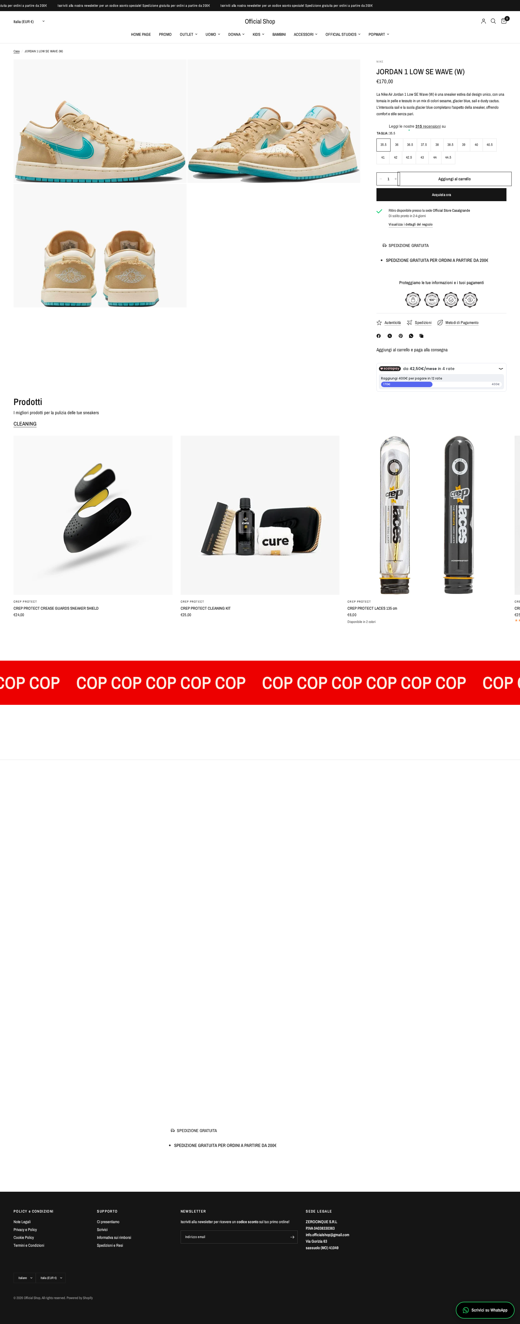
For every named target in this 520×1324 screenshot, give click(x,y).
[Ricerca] (493, 21)
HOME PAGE (141, 34)
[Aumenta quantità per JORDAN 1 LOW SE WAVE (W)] (396, 179)
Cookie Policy (24, 1237)
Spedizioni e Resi (110, 1245)
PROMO (165, 34)
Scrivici (102, 1229)
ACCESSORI (303, 34)
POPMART (377, 34)
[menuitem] (141, 34)
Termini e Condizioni (29, 1245)
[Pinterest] (402, 336)
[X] (391, 336)
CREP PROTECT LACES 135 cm (372, 608)
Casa (17, 51)
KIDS (256, 34)
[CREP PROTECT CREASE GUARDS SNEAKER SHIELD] (93, 515)
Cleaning (25, 423)
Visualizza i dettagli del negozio (411, 224)
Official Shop (260, 21)
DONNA (234, 34)
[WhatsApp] (412, 336)
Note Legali (22, 1222)
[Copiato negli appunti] (422, 336)
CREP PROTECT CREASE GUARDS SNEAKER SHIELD (56, 608)
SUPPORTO (107, 1211)
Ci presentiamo (108, 1222)
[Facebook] (379, 336)
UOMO (211, 34)
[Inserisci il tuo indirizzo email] (292, 1236)
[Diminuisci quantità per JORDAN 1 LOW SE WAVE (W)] (381, 179)
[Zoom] (175, 71)
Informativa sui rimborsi (114, 1237)
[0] (502, 21)
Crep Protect (25, 601)
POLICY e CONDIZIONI (34, 1211)
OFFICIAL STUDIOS (341, 34)
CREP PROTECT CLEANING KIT (206, 608)
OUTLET (186, 34)
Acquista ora (441, 194)
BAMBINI (279, 34)
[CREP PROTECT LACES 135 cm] (426, 515)
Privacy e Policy (25, 1229)
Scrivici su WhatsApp (490, 1310)
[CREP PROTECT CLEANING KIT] (260, 515)
